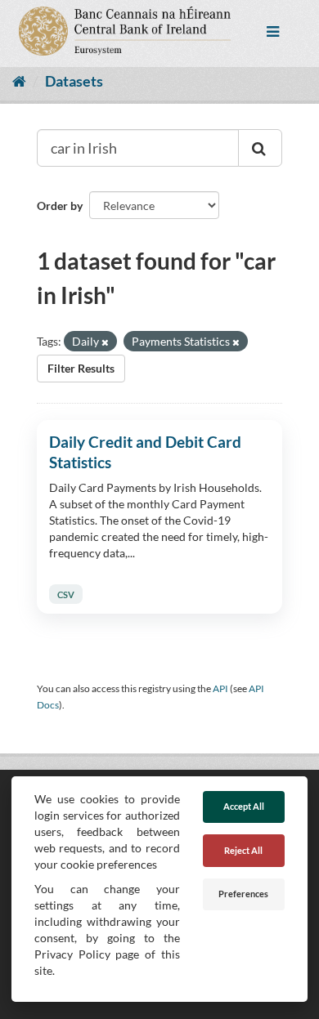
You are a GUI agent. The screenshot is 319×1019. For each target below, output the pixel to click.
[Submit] (260, 148)
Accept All (243, 806)
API (220, 688)
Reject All (243, 850)
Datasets (74, 81)
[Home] (19, 81)
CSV (65, 593)
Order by (60, 205)
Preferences (243, 893)
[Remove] (105, 342)
